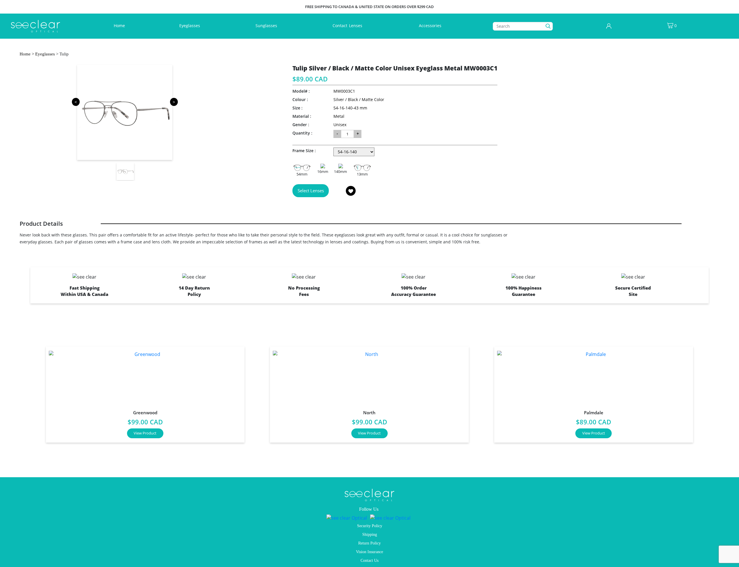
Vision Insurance (369, 552)
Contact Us (369, 560)
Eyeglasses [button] (190, 25)
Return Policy (369, 543)
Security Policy (369, 526)
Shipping (369, 534)
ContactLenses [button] (348, 25)
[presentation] (27, 392)
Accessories (430, 25)
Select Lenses (311, 190)
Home (120, 25)
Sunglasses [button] (266, 25)
